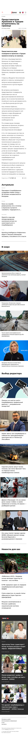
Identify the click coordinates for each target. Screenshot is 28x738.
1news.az (6, 729)
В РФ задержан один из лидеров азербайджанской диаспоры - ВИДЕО (14, 587)
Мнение (3, 201)
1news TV (3, 641)
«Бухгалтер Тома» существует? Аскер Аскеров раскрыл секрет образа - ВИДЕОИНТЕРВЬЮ (13, 646)
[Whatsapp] (13, 178)
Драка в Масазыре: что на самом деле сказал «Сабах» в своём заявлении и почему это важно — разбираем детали (14, 503)
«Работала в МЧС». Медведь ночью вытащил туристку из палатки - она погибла (12, 578)
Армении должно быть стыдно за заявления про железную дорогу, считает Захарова (14, 274)
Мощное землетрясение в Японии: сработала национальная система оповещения (11, 605)
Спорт (3, 229)
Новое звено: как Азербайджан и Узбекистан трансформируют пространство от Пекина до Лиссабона (14, 436)
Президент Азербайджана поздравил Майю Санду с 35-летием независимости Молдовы (11, 193)
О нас (3, 722)
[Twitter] (11, 178)
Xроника (3, 187)
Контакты (4, 724)
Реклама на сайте (6, 719)
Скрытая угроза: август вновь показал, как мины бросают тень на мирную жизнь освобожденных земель (14, 469)
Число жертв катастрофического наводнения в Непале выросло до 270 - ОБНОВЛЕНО (13, 334)
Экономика (4, 214)
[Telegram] (14, 178)
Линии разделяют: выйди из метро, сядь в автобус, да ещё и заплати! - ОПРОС (13, 677)
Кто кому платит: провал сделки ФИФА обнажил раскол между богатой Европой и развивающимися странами (13, 536)
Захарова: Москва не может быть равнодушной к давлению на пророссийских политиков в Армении (13, 364)
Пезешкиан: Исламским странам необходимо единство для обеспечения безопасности (13, 304)
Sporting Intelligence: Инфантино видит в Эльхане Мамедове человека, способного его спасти (14, 234)
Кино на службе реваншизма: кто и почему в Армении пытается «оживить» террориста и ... (11, 207)
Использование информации (9, 720)
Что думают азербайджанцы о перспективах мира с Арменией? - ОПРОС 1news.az (13, 707)
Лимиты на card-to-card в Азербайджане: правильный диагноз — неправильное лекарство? (12, 403)
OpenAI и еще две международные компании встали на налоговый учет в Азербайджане (9, 221)
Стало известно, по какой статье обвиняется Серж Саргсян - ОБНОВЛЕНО (13, 595)
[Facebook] (9, 178)
